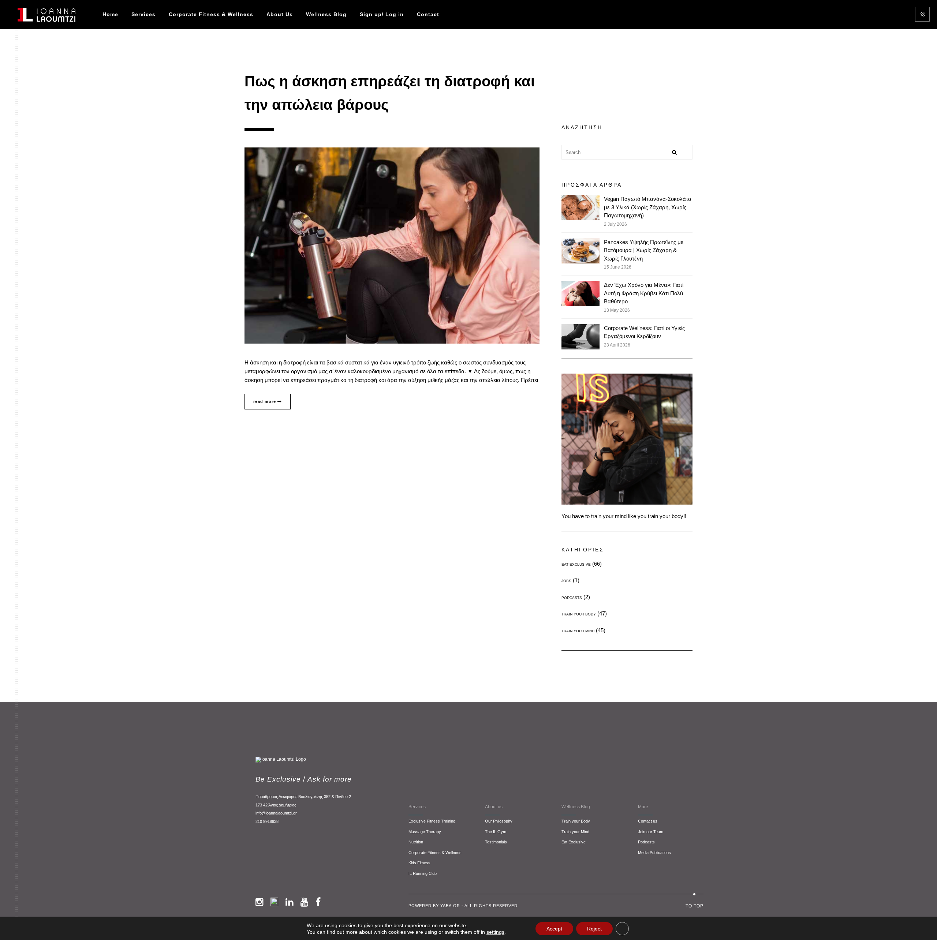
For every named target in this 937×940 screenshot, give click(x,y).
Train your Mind (575, 831)
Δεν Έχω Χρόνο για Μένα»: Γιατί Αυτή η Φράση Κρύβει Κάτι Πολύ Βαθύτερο (643, 293)
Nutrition (415, 842)
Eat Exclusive (573, 842)
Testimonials (496, 842)
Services (143, 14)
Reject (594, 929)
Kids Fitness (419, 863)
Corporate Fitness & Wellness (211, 14)
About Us (279, 14)
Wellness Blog (326, 14)
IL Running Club (422, 873)
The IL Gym (495, 831)
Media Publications (654, 852)
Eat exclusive (576, 564)
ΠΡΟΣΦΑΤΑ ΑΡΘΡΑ (591, 185)
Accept (554, 929)
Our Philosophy (498, 821)
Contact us (647, 821)
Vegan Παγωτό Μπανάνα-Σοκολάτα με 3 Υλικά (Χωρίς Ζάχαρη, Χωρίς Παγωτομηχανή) (647, 207)
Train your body (578, 614)
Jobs (566, 581)
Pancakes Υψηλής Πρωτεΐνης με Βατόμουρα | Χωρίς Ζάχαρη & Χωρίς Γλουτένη (643, 250)
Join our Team (650, 831)
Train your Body (575, 821)
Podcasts (571, 598)
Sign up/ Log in (382, 14)
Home (110, 14)
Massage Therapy (424, 831)
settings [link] (495, 932)
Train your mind (577, 631)
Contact (428, 14)
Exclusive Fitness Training (431, 821)
